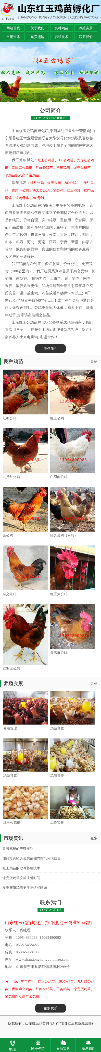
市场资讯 (13, 37)
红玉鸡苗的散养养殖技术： (23, 868)
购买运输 (37, 37)
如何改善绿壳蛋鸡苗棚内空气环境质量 (31, 858)
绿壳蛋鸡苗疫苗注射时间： (23, 878)
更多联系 (50, 1008)
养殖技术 (61, 37)
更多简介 (50, 348)
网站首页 (13, 28)
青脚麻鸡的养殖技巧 (17, 849)
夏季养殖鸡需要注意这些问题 (24, 887)
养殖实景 (86, 28)
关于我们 (37, 28)
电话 (12, 1049)
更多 (93, 361)
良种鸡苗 (61, 28)
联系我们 (86, 37)
